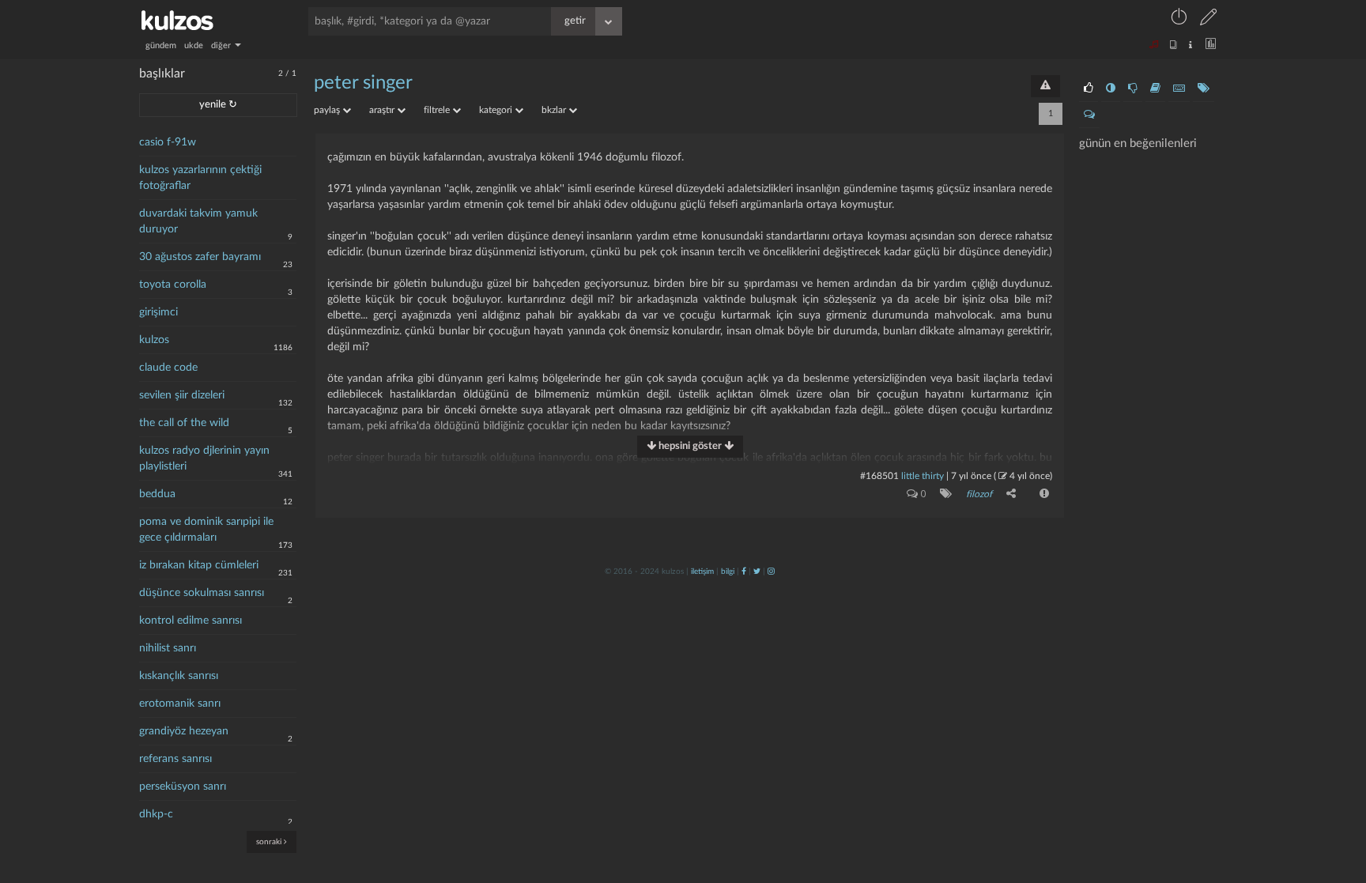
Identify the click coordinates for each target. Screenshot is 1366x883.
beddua (157, 494)
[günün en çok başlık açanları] (1203, 88)
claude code (168, 367)
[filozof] (943, 493)
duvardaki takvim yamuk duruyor (198, 221)
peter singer (363, 83)
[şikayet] (1042, 493)
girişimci (158, 312)
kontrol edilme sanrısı (190, 620)
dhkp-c (156, 814)
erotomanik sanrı (180, 703)
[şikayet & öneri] (1045, 86)
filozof (979, 494)
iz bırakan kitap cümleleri (198, 565)
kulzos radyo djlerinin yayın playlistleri (204, 458)
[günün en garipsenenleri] (1110, 88)
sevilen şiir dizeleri (182, 395)
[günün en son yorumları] (1089, 114)
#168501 (879, 476)
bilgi (727, 571)
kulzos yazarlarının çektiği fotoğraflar (200, 177)
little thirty (922, 476)
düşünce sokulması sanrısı (201, 592)
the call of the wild (184, 422)
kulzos (154, 339)
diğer (222, 45)
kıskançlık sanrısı (178, 675)
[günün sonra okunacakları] (1155, 88)
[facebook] (743, 571)
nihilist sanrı (167, 648)
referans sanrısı (175, 758)
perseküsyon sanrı (182, 786)
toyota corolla (172, 284)
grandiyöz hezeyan (183, 731)
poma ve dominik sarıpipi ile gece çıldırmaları (206, 529)
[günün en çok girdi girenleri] (1179, 88)
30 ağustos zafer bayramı (200, 256)
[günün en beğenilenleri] (1088, 88)
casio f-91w (167, 142)
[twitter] (756, 571)
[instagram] (771, 571)
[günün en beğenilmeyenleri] (1132, 88)
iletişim (702, 571)
